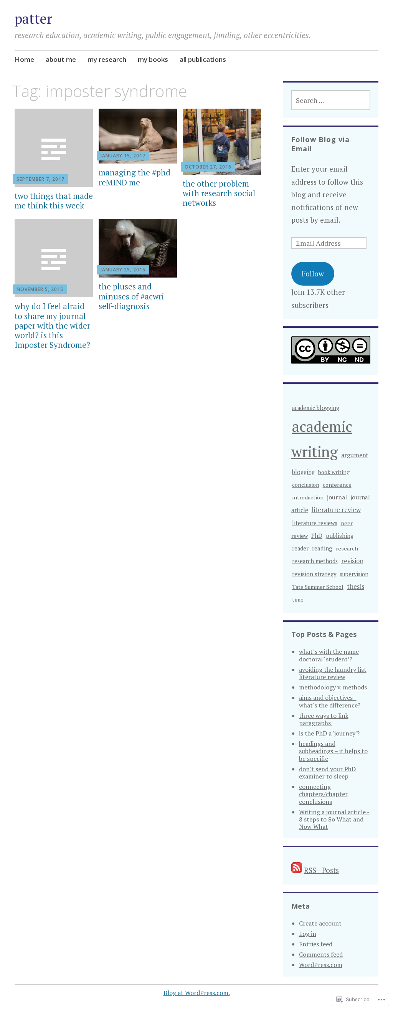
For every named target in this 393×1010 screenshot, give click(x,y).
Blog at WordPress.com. (196, 993)
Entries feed (315, 944)
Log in (307, 933)
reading (322, 548)
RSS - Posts (321, 870)
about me (61, 59)
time (298, 599)
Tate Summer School (317, 586)
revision (352, 561)
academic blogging (315, 408)
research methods (315, 561)
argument (354, 455)
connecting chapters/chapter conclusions (323, 793)
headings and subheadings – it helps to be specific (333, 750)
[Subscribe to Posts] (296, 870)
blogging (303, 472)
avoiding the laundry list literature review (333, 673)
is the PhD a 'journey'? (329, 733)
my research (107, 59)
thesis (355, 586)
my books (153, 59)
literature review (336, 509)
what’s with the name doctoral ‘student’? (329, 655)
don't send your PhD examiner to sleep (327, 772)
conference (337, 484)
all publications (203, 59)
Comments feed (321, 954)
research (347, 548)
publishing (339, 535)
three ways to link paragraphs (323, 719)
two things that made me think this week (54, 200)
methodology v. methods (333, 687)
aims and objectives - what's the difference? (329, 701)
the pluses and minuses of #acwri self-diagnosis (131, 296)
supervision (354, 574)
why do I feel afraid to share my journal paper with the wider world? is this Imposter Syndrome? (52, 325)
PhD (316, 535)
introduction (308, 497)
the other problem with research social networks (219, 193)
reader (300, 548)
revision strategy (314, 574)
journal (337, 497)
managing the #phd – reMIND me (138, 177)
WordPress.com (320, 964)
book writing (334, 472)
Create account (320, 923)
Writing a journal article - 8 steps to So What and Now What (334, 819)
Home (24, 59)
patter (33, 19)
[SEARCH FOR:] (331, 100)
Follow (313, 273)
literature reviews (314, 523)
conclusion (305, 484)
